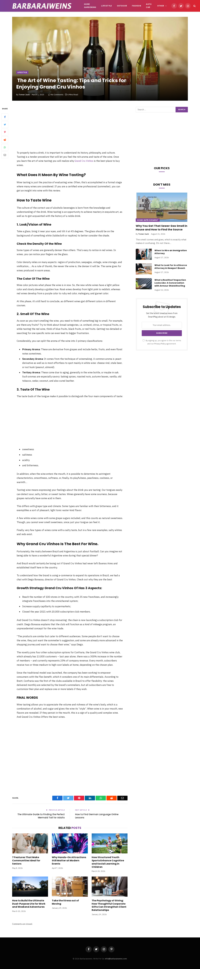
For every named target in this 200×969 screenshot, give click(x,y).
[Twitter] (4, 124)
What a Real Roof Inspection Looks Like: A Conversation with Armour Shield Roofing (170, 282)
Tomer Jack (24, 94)
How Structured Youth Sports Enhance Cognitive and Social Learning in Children (108, 862)
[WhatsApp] (4, 147)
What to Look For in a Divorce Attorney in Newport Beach (170, 267)
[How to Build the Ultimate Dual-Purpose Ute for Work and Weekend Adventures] (30, 887)
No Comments (57, 94)
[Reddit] (4, 139)
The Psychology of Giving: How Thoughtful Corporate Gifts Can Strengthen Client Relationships (109, 905)
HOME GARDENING (90, 5)
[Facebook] (4, 117)
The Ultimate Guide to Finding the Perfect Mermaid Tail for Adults (41, 816)
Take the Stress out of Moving (65, 902)
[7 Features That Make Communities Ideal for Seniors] (30, 843)
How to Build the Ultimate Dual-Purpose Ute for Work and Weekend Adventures (28, 904)
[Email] (4, 155)
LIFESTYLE (106, 6)
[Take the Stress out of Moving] (70, 887)
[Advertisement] (70, 128)
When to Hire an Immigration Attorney (170, 252)
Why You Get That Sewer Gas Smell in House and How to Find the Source (161, 227)
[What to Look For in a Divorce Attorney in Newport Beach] (144, 269)
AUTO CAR (149, 5)
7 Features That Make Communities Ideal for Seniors (26, 860)
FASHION (136, 6)
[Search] (194, 6)
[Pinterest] (4, 132)
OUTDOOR (122, 6)
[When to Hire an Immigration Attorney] (144, 254)
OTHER (160, 6)
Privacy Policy (160, 343)
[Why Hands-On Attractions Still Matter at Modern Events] (70, 843)
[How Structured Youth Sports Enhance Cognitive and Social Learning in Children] (110, 843)
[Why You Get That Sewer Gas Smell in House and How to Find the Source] (162, 207)
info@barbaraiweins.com (116, 958)
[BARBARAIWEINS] (41, 6)
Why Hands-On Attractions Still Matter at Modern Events (69, 860)
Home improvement (147, 220)
